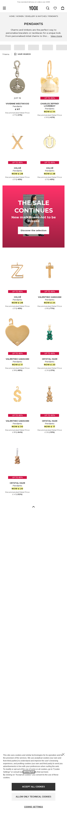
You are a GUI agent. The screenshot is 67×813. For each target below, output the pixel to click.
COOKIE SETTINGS (33, 807)
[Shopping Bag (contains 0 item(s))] (63, 8)
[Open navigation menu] (4, 8)
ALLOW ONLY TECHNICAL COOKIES (33, 797)
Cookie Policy (29, 772)
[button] (33, 506)
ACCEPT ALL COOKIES (33, 787)
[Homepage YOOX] (33, 8)
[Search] (48, 8)
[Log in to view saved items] (55, 8)
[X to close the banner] (63, 754)
